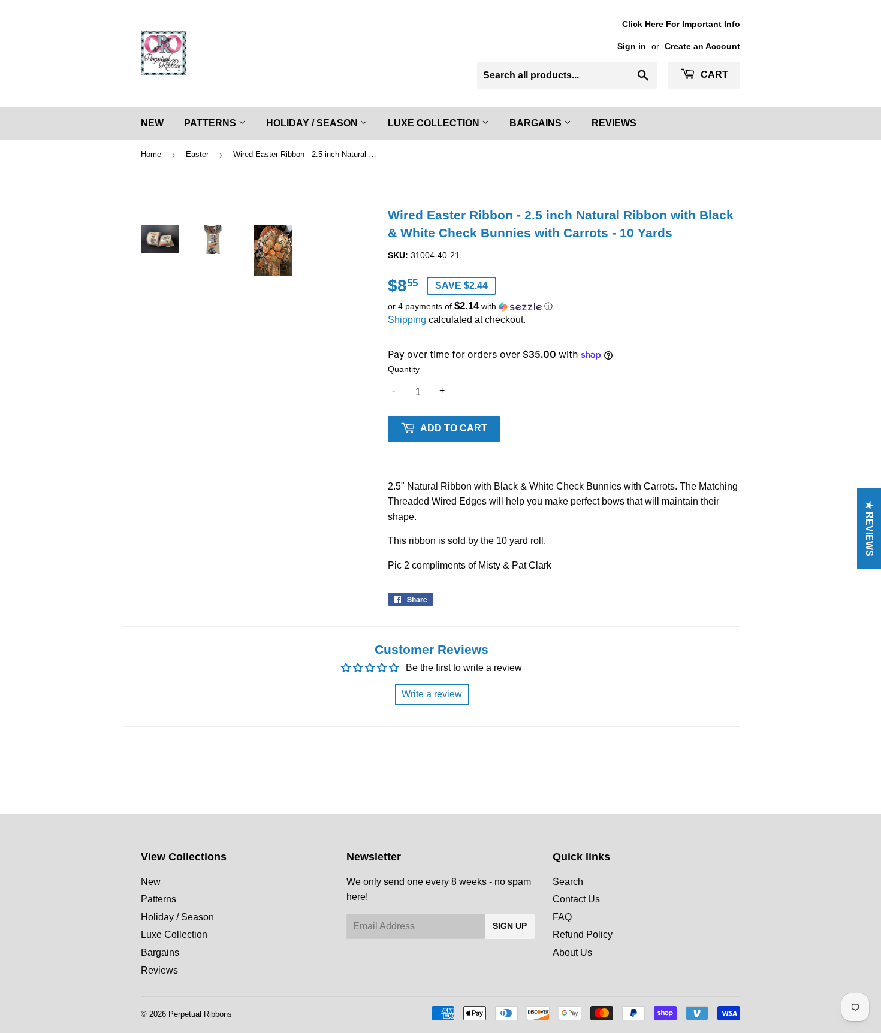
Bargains (536, 123)
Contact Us (576, 899)
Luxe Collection (435, 123)
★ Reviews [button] (869, 529)
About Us (572, 952)
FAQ (562, 917)
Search (568, 882)
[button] (564, 306)
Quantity (404, 369)
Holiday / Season (313, 123)
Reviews (614, 123)
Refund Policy (583, 934)
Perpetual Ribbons (200, 1014)
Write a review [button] (432, 694)
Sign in (631, 46)
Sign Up (510, 926)
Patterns (211, 123)
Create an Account (702, 46)
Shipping (407, 320)
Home (151, 154)
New (152, 123)
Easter (197, 154)
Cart (713, 75)
